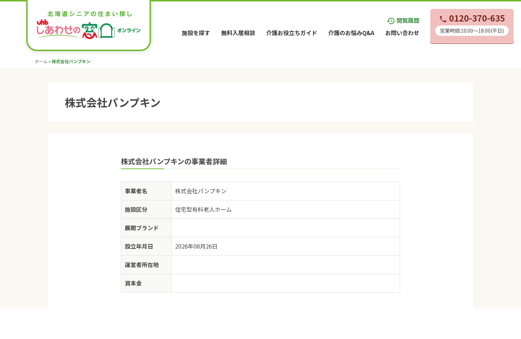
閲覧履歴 (403, 20)
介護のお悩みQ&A (351, 32)
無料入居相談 (238, 32)
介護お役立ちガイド (291, 32)
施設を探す (196, 32)
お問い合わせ (402, 32)
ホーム (41, 61)
